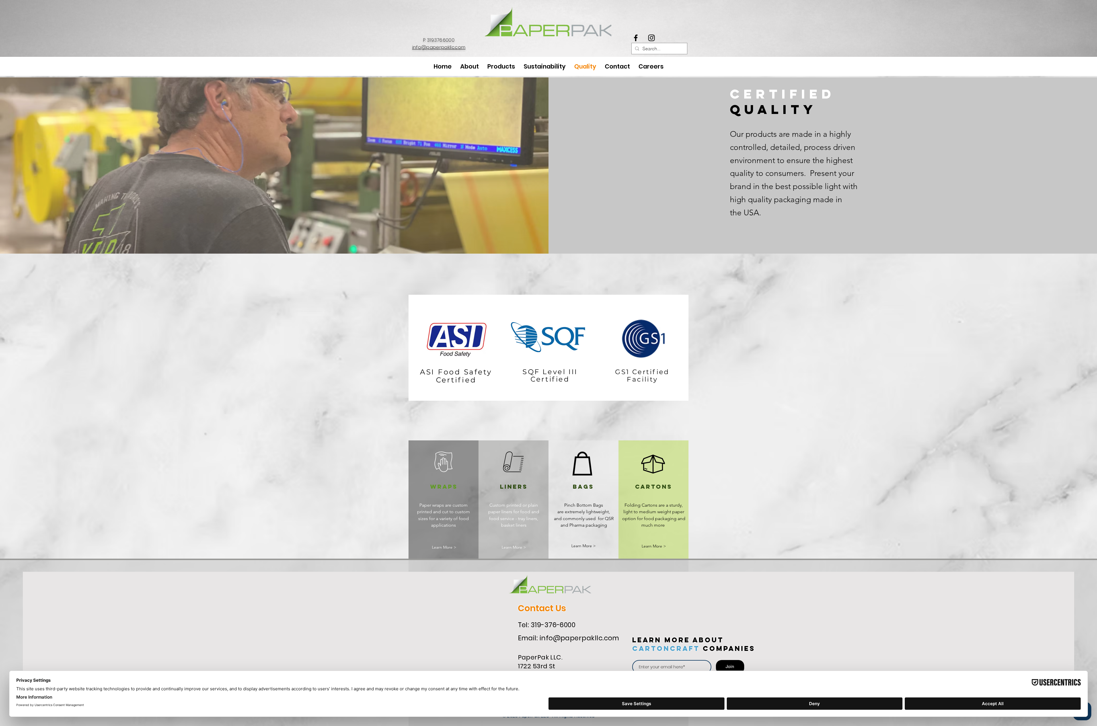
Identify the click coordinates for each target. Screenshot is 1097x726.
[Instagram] (651, 37)
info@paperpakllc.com (438, 47)
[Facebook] (635, 37)
